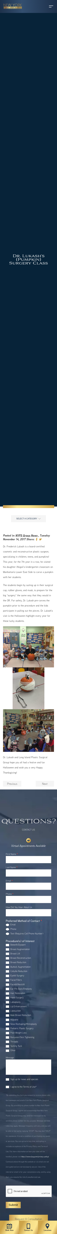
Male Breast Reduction (20, 1015)
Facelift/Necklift (17, 984)
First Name (12, 854)
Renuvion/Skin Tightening (22, 1037)
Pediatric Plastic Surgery (21, 1028)
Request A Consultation (28, 1219)
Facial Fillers (16, 979)
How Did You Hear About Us (19, 907)
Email (9, 881)
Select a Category (26, 519)
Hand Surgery (17, 997)
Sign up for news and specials (24, 1079)
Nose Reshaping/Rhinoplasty (23, 1024)
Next (44, 784)
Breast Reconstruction (20, 958)
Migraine (14, 1019)
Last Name (11, 867)
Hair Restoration (17, 993)
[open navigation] (48, 6)
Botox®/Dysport (18, 944)
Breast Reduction (18, 962)
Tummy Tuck (16, 1046)
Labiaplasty (15, 1002)
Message (10, 1057)
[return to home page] (11, 11)
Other (13, 1050)
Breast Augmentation (20, 949)
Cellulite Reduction (18, 971)
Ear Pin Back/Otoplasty (21, 988)
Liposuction (15, 1010)
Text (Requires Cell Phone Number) (26, 933)
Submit (13, 1204)
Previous (12, 784)
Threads (14, 1041)
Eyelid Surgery (17, 975)
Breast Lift (15, 953)
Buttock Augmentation (20, 966)
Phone (9, 894)
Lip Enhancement (18, 1006)
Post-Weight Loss (18, 1032)
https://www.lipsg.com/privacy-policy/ (35, 1156)
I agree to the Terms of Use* (23, 1086)
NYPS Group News (27, 535)
